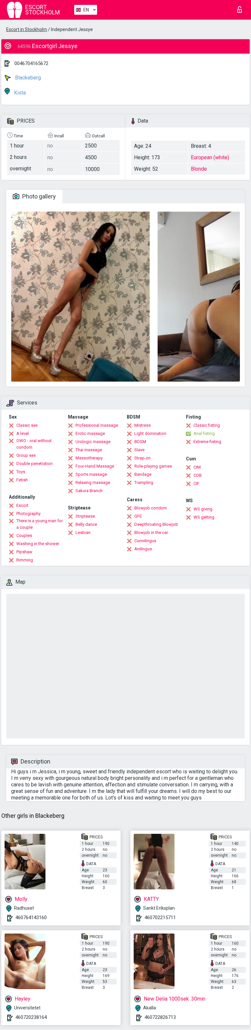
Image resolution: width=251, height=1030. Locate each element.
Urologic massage (92, 441)
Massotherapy (89, 457)
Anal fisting (204, 433)
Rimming (24, 560)
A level (22, 433)
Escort (22, 505)
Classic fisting (206, 425)
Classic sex (27, 425)
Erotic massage (90, 433)
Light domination (150, 433)
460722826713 (160, 1017)
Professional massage (96, 425)
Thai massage (88, 449)
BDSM (140, 441)
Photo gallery (38, 196)
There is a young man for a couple (39, 524)
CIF (196, 483)
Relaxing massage (92, 482)
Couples (24, 535)
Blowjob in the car (151, 532)
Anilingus (143, 548)
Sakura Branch (89, 490)
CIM (197, 467)
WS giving (202, 508)
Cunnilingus (145, 540)
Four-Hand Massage (94, 466)
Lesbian (83, 532)
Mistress (142, 425)
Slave (139, 449)
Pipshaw (24, 551)
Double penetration (34, 463)
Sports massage (91, 474)
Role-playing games (153, 466)
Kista (19, 93)
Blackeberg (27, 78)
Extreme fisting (207, 441)
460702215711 (160, 917)
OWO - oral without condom (34, 444)
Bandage (142, 474)
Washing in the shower (37, 543)
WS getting (203, 517)
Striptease (85, 516)
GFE (138, 516)
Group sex (26, 455)
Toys (20, 471)
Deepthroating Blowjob (156, 524)
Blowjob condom (150, 508)
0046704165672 (31, 63)
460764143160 (31, 917)
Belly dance (86, 524)
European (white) (210, 157)
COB (197, 475)
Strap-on (142, 457)
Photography (28, 513)
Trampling (143, 482)
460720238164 (31, 1017)
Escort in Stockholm (26, 29)
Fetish (22, 479)
